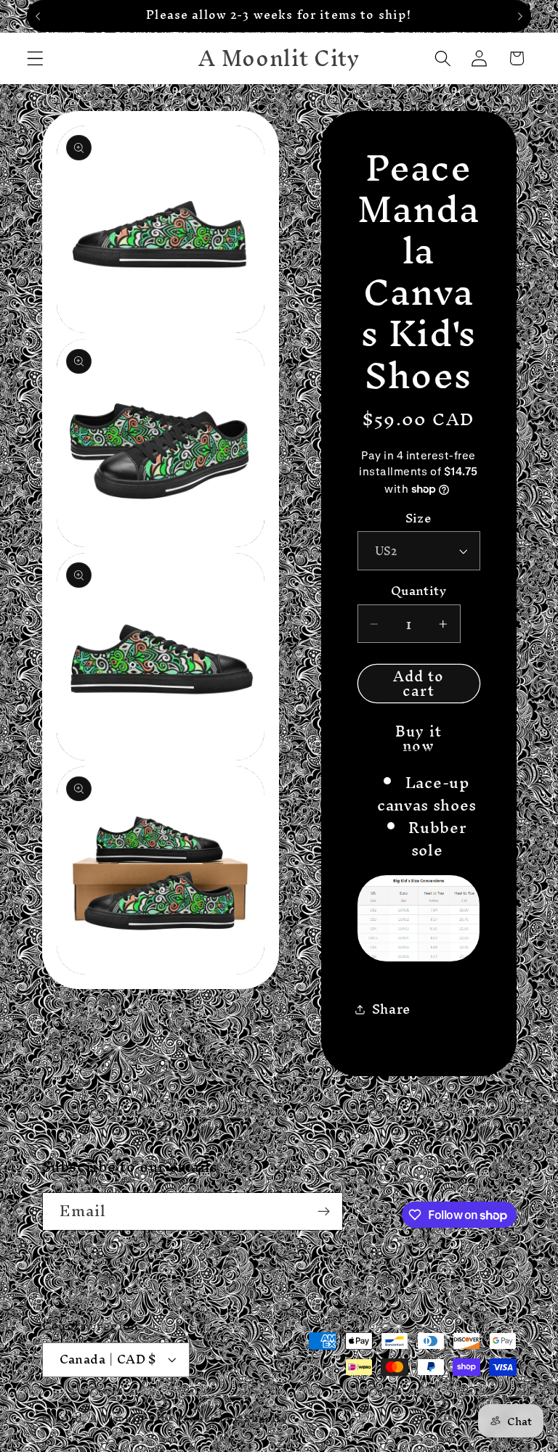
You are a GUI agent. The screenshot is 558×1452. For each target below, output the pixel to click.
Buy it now (418, 732)
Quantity (419, 591)
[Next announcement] (520, 16)
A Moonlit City (130, 1418)
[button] (35, 58)
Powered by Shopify (232, 1418)
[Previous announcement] (38, 16)
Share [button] (391, 1009)
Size (418, 518)
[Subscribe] (323, 1211)
